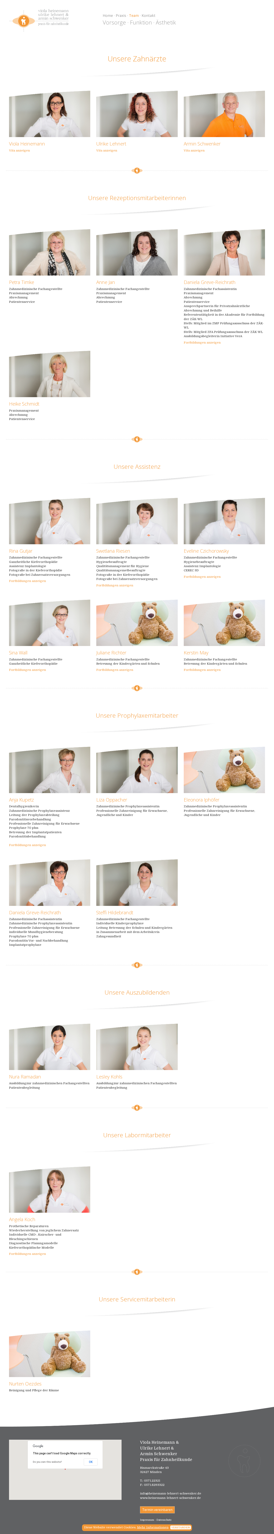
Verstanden (180, 1527)
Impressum (147, 1520)
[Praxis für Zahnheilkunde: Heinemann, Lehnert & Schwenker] (39, 20)
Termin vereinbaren (157, 1510)
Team (134, 15)
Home (108, 15)
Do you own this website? (47, 1462)
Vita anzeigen (19, 150)
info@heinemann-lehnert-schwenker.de (170, 1493)
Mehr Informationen (152, 1527)
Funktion (141, 22)
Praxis (121, 15)
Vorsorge (114, 22)
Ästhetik (166, 22)
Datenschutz (164, 1520)
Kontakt (148, 15)
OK (91, 1462)
